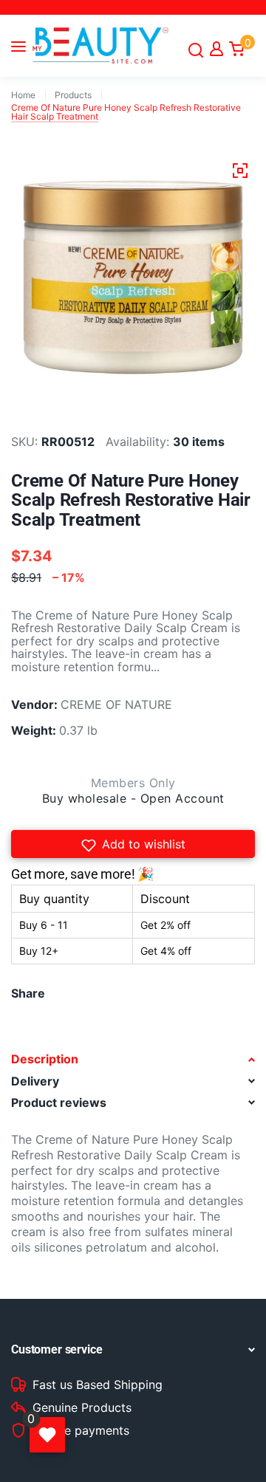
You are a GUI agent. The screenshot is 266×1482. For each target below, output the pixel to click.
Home (23, 95)
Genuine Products (82, 1408)
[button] (133, 844)
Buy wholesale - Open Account (133, 798)
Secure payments (81, 1431)
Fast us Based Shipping (98, 1385)
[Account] (216, 48)
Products (73, 95)
